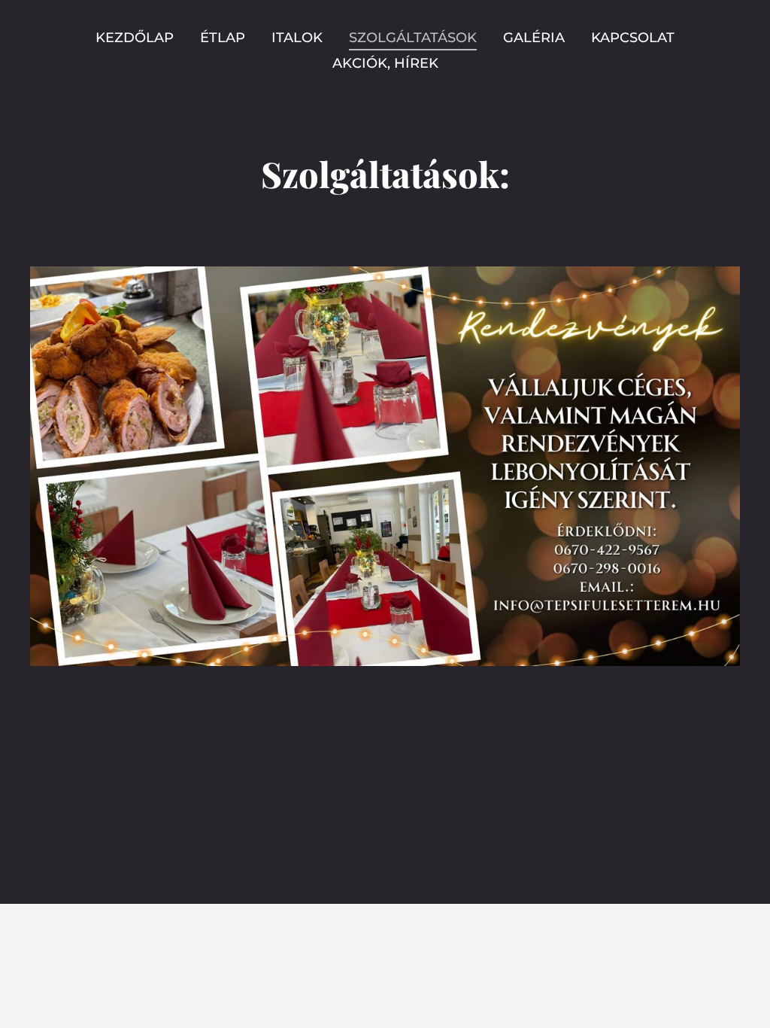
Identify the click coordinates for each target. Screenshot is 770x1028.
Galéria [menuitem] (534, 37)
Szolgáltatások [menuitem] (413, 37)
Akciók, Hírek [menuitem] (385, 63)
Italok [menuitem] (297, 37)
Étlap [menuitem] (222, 37)
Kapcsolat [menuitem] (633, 37)
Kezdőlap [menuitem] (134, 37)
